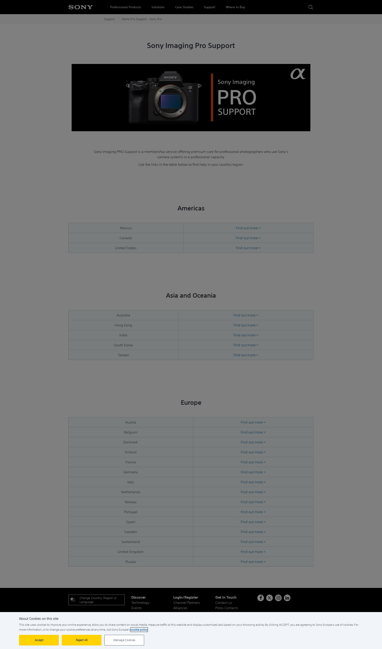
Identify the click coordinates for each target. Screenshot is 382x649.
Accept (39, 640)
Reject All (82, 640)
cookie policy (139, 630)
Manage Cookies (124, 640)
